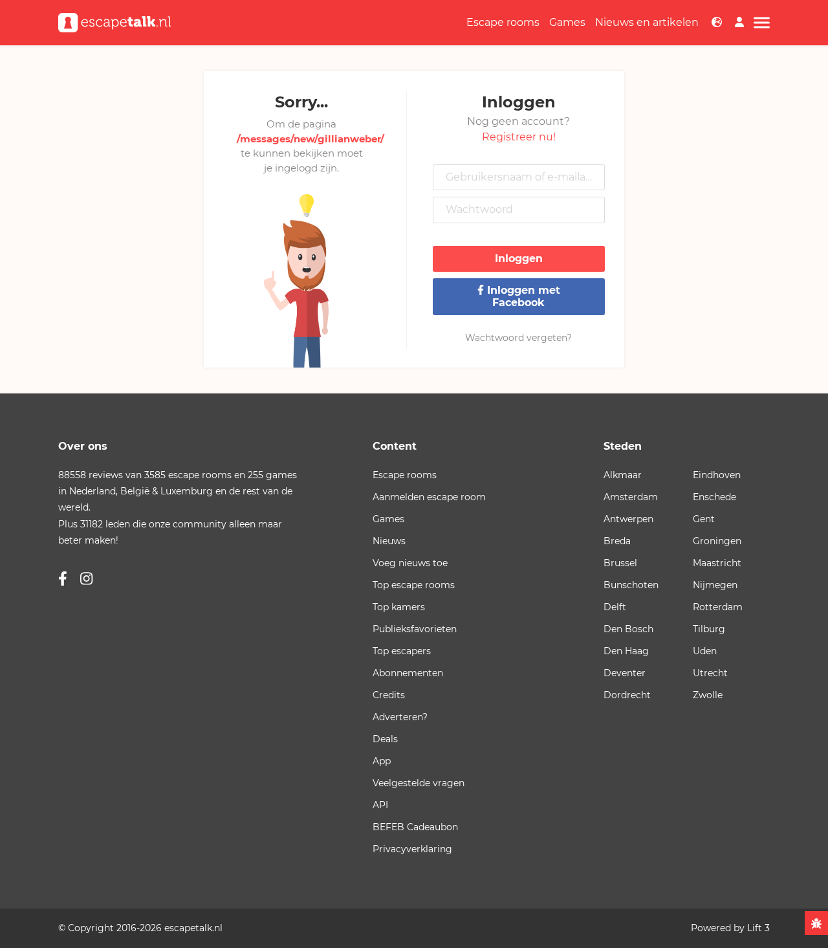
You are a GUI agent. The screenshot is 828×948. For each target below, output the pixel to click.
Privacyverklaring (412, 849)
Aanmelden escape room (429, 497)
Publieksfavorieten (415, 629)
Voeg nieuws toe (410, 563)
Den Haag (626, 651)
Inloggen (519, 258)
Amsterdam (631, 497)
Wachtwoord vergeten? (518, 338)
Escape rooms (502, 22)
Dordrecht (627, 695)
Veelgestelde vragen (418, 783)
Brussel (620, 563)
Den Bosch (628, 629)
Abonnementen (408, 673)
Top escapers (402, 651)
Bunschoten (631, 585)
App (382, 761)
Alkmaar (623, 475)
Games (567, 22)
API (380, 805)
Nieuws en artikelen (647, 22)
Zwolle (708, 695)
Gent (704, 519)
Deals (385, 739)
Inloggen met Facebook (522, 296)
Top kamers (399, 607)
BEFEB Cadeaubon (415, 827)
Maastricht (717, 563)
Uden (705, 651)
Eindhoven (717, 475)
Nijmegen (715, 585)
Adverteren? (400, 717)
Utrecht (710, 673)
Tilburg (709, 629)
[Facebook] (62, 579)
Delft (615, 607)
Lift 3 (758, 928)
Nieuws (389, 541)
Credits (389, 695)
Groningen (717, 541)
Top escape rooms (414, 585)
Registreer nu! (519, 137)
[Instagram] (86, 579)
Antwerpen (628, 519)
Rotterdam (718, 607)
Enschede (714, 497)
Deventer (625, 673)
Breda (617, 541)
